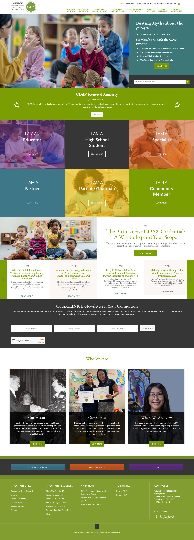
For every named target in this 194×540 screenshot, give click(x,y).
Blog (48, 514)
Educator (32, 139)
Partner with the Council (92, 504)
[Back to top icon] (97, 526)
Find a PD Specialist (54, 495)
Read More (145, 253)
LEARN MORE (162, 66)
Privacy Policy (78, 532)
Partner (32, 188)
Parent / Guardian (97, 188)
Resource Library (163, 3)
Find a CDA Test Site (55, 498)
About (133, 3)
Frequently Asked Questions (58, 510)
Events (14, 495)
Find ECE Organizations (56, 502)
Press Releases (17, 506)
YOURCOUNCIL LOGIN (37, 467)
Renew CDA (121, 491)
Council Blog (151, 3)
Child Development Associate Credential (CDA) (94, 492)
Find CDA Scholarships (56, 491)
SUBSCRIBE (147, 328)
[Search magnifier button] (180, 4)
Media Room (141, 3)
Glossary (15, 510)
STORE (156, 467)
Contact (173, 3)
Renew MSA (121, 495)
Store (128, 3)
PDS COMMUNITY (97, 467)
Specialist (161, 139)
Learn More (97, 114)
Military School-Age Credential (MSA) (94, 499)
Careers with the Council (22, 491)
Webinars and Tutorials (56, 506)
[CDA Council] (23, 6)
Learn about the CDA (20, 498)
